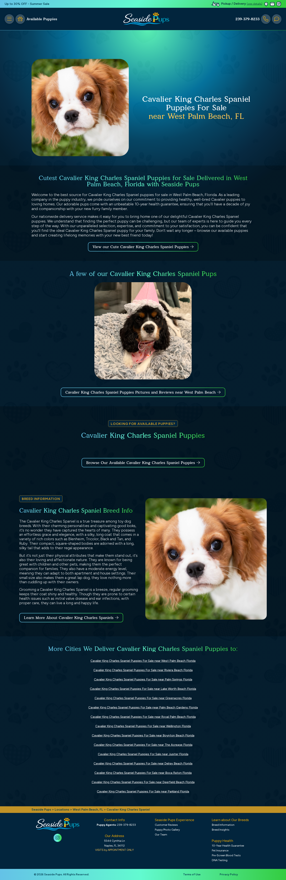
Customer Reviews (166, 825)
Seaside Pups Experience (174, 820)
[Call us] (265, 19)
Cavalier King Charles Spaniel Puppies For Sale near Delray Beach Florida (143, 763)
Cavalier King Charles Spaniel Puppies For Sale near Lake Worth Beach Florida (143, 689)
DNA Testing (219, 860)
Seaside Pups (41, 809)
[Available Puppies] (20, 19)
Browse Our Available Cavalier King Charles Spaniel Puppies (140, 462)
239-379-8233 (247, 19)
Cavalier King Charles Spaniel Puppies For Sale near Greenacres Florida (143, 698)
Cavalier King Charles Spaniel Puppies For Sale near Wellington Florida (143, 726)
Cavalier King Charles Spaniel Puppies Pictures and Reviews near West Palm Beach (141, 392)
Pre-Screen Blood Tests (226, 855)
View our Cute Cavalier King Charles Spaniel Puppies (141, 246)
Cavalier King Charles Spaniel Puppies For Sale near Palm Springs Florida (143, 679)
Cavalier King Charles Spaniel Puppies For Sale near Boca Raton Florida (143, 773)
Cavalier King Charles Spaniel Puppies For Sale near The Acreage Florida (143, 745)
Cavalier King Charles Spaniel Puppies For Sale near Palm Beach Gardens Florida (143, 707)
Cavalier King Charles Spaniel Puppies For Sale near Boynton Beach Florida (143, 735)
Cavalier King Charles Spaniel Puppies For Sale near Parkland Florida (143, 791)
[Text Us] (276, 19)
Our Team (161, 834)
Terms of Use (192, 874)
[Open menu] (9, 19)
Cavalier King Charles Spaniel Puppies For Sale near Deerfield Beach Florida (143, 782)
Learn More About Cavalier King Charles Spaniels (68, 617)
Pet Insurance (220, 850)
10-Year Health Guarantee (228, 845)
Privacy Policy (229, 874)
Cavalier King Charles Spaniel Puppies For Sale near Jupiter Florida (143, 754)
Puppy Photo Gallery (167, 829)
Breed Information (223, 825)
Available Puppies (41, 19)
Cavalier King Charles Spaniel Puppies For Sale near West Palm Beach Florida (143, 661)
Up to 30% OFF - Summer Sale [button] (27, 4)
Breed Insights (220, 829)
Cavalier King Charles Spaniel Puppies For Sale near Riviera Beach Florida (143, 670)
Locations (62, 809)
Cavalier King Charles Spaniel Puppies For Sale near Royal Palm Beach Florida (143, 717)
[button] (266, 4)
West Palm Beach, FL (88, 809)
